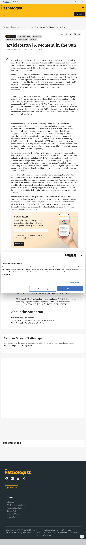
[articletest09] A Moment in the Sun (50, 27)
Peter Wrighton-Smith (14, 49)
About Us (10, 502)
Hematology (10, 36)
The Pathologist (9, 27)
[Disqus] (43, 387)
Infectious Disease (24, 36)
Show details (74, 282)
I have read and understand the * (29, 236)
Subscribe (19, 244)
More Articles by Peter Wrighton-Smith (26, 323)
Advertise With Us (13, 514)
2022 (26, 27)
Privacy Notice (22, 238)
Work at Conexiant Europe (16, 505)
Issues (20, 27)
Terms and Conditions (15, 508)
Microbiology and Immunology (16, 39)
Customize (41, 289)
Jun (31, 27)
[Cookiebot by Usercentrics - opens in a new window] (66, 255)
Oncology (33, 39)
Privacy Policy (12, 511)
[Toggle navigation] (83, 8)
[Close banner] (82, 255)
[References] (7, 59)
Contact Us (11, 517)
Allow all (70, 289)
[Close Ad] (82, 537)
